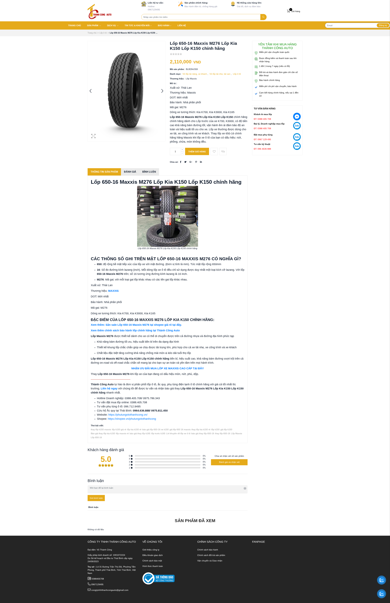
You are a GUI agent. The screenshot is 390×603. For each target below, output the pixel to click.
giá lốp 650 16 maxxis (180, 429)
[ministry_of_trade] (158, 578)
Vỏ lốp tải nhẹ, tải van (220, 74)
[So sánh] (223, 151)
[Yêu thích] (214, 151)
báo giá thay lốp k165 (140, 433)
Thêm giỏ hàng (197, 151)
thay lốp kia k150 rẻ (200, 429)
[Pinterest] (196, 162)
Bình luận (149, 171)
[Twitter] (185, 162)
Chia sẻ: (174, 162)
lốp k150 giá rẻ (119, 429)
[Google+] (191, 162)
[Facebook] (180, 162)
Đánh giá (130, 171)
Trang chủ (92, 33)
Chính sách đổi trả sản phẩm (211, 555)
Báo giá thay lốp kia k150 (103, 433)
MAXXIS (113, 290)
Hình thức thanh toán (152, 566)
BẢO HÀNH (163, 25)
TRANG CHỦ (74, 25)
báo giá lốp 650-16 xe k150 (155, 429)
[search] (263, 17)
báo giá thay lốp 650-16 (202, 433)
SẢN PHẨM (93, 25)
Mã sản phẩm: (177, 69)
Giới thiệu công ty (150, 549)
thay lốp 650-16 (222, 433)
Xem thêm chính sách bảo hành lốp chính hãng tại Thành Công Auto (135, 330)
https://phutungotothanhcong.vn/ (127, 414)
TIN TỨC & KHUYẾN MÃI (137, 25)
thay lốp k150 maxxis (101, 429)
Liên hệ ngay (109, 388)
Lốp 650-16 (96, 437)
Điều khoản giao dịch (152, 555)
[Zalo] (297, 126)
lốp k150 (215, 429)
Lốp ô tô (103, 33)
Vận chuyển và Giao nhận (209, 560)
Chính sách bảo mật (152, 560)
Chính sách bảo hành (207, 549)
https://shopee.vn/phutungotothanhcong (132, 418)
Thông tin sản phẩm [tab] (104, 171)
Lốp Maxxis (236, 433)
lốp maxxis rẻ (122, 433)
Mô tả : (173, 83)
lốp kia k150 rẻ (134, 429)
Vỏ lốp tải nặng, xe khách (195, 74)
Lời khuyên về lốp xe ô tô (178, 433)
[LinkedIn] (201, 162)
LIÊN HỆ (181, 25)
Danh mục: (175, 74)
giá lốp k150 (226, 429)
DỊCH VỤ (111, 25)
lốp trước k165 (158, 433)
